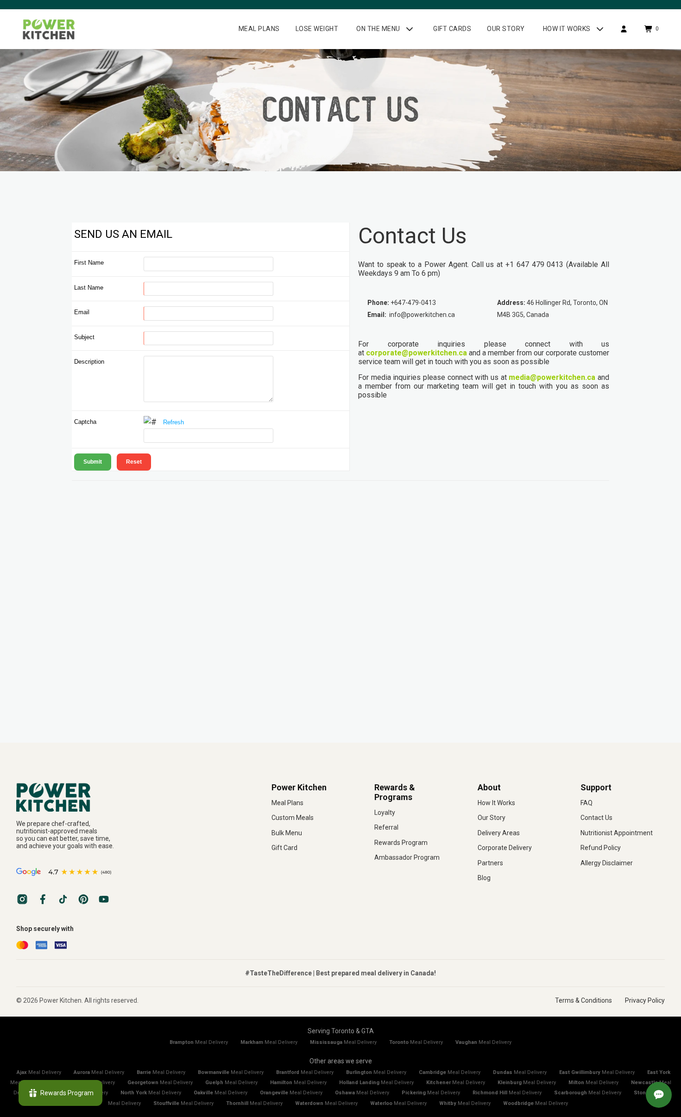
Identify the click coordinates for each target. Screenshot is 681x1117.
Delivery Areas (499, 833)
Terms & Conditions (583, 1000)
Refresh (173, 422)
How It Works (496, 803)
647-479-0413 (415, 302)
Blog (484, 877)
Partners (490, 863)
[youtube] (104, 899)
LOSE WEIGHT (317, 28)
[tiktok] (63, 899)
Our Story (491, 817)
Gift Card (284, 847)
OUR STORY (506, 28)
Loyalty (384, 812)
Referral (386, 827)
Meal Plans (287, 803)
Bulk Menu (286, 833)
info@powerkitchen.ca (422, 314)
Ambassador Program (407, 857)
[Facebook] (43, 899)
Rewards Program (401, 842)
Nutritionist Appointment (616, 833)
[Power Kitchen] (130, 797)
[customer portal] (624, 29)
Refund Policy (600, 847)
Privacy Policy (645, 1000)
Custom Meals (292, 817)
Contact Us (596, 817)
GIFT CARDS (452, 28)
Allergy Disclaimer (606, 863)
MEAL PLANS (259, 28)
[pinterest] (83, 899)
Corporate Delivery (505, 847)
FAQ (586, 803)
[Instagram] (22, 899)
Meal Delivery (199, 1042)
